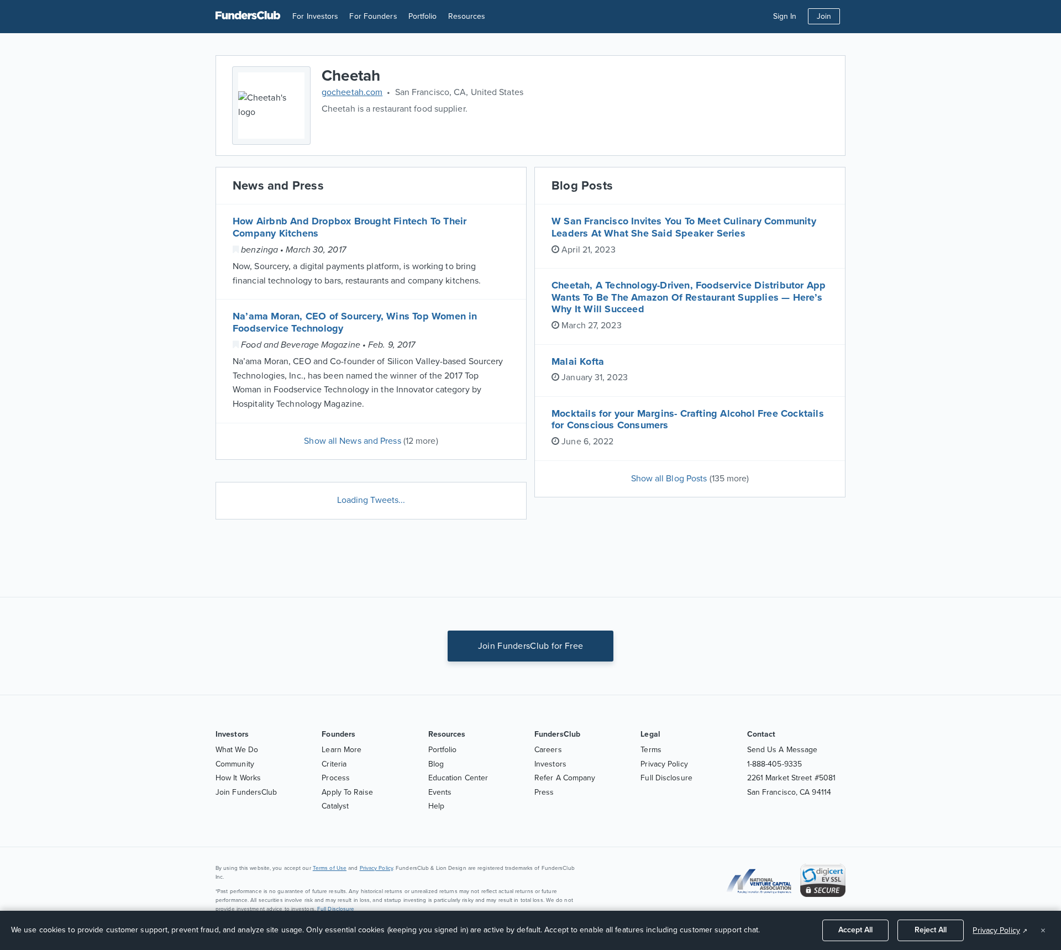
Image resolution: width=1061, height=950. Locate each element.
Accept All (855, 930)
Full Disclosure (666, 778)
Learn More (341, 749)
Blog (436, 764)
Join (824, 16)
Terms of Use (329, 868)
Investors (550, 764)
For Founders (373, 16)
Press (544, 792)
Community (235, 764)
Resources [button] (467, 16)
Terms (650, 749)
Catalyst (335, 806)
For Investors (315, 16)
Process (336, 778)
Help (436, 806)
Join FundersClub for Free (531, 646)
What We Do (237, 749)
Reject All (931, 930)
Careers (548, 749)
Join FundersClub (246, 792)
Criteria (334, 764)
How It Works (238, 778)
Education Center (458, 778)
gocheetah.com (352, 92)
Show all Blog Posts (690, 478)
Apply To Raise (347, 792)
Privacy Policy (663, 764)
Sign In (785, 16)
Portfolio (422, 16)
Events (440, 792)
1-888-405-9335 (774, 764)
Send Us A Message (782, 749)
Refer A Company (565, 778)
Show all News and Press (371, 441)
